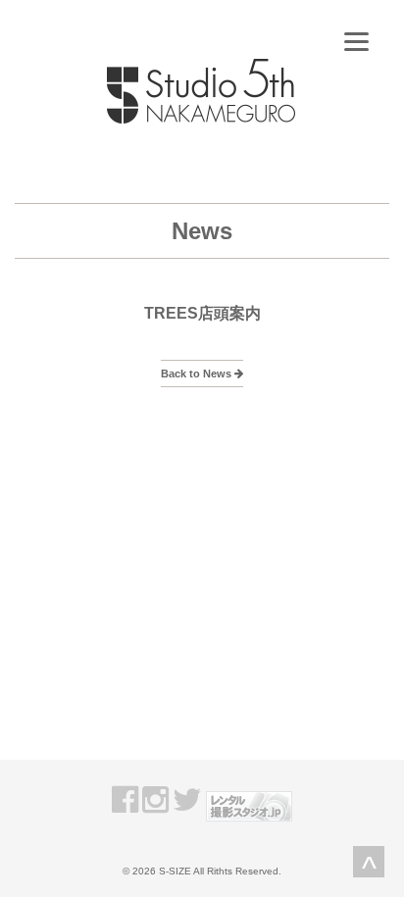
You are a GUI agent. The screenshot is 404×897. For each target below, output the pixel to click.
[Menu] (356, 42)
